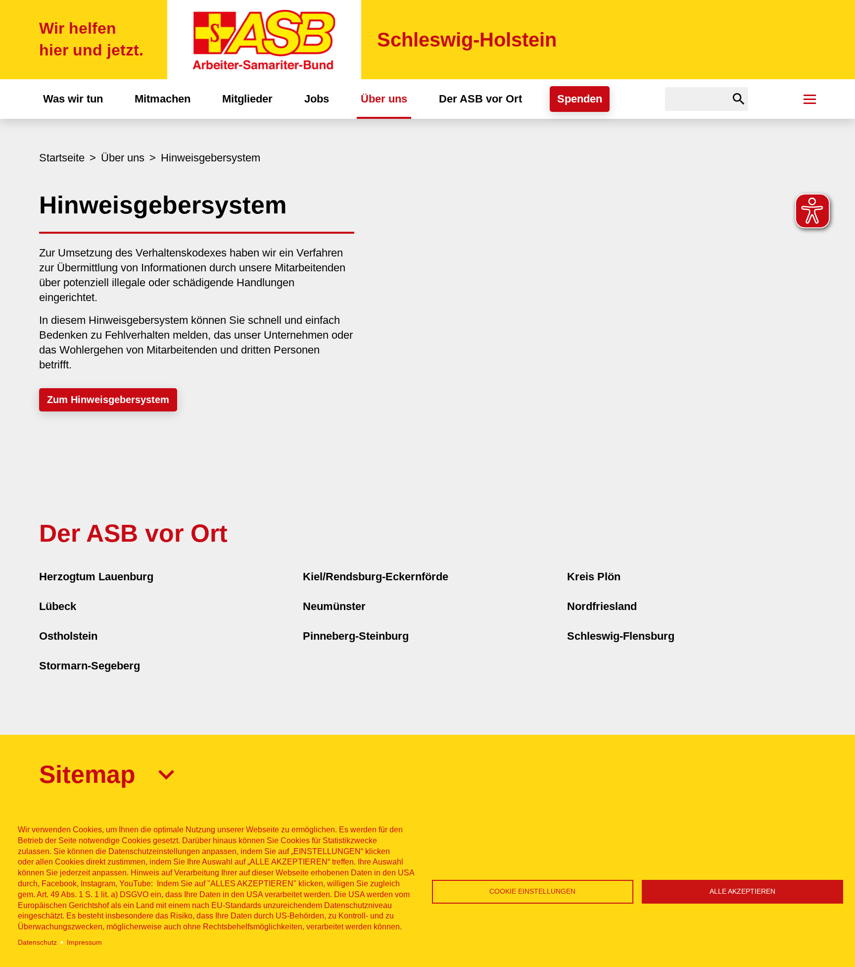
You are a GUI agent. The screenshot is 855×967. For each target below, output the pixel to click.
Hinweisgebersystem (210, 158)
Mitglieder (247, 99)
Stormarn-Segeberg (89, 666)
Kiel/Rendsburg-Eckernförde (375, 576)
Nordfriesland (602, 606)
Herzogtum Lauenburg (96, 576)
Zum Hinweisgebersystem (108, 399)
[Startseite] (264, 39)
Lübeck (57, 606)
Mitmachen (162, 99)
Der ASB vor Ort (480, 99)
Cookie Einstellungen (532, 891)
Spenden (579, 99)
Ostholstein (68, 636)
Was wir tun (73, 99)
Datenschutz (37, 942)
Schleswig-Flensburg (620, 636)
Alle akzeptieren (742, 891)
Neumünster (334, 606)
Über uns (384, 99)
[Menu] (810, 99)
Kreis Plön (593, 576)
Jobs (316, 99)
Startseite (62, 158)
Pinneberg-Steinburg (356, 636)
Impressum (84, 942)
